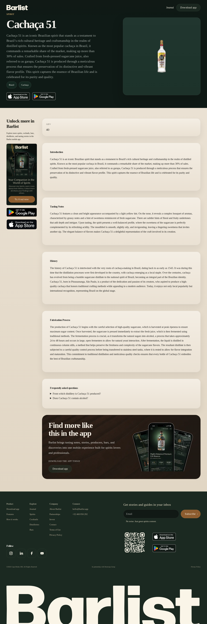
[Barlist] (17, 7)
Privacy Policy (55, 535)
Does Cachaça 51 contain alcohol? (70, 398)
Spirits (32, 514)
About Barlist (55, 509)
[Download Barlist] (21, 174)
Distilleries (34, 524)
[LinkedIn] (21, 553)
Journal (170, 7)
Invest (52, 519)
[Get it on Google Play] (44, 96)
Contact (52, 524)
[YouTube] (42, 553)
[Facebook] (31, 553)
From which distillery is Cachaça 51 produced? (77, 393)
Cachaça (25, 85)
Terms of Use (55, 530)
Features (10, 514)
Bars (31, 530)
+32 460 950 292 (80, 514)
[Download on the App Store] (18, 96)
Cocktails (34, 519)
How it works (12, 519)
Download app (188, 7)
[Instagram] (11, 553)
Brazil (11, 85)
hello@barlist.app (80, 509)
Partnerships (54, 514)
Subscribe (190, 514)
